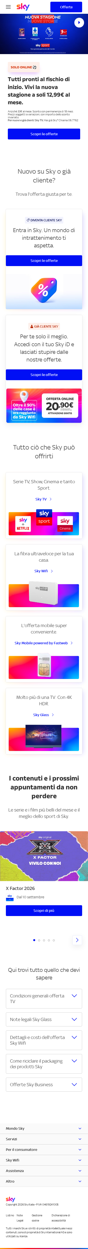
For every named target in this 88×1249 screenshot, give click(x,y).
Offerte (66, 7)
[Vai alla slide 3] (44, 940)
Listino (10, 1215)
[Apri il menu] (8, 6)
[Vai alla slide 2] (39, 940)
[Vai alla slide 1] (34, 940)
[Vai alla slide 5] (54, 940)
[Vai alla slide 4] (49, 940)
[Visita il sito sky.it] (23, 7)
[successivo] (77, 940)
